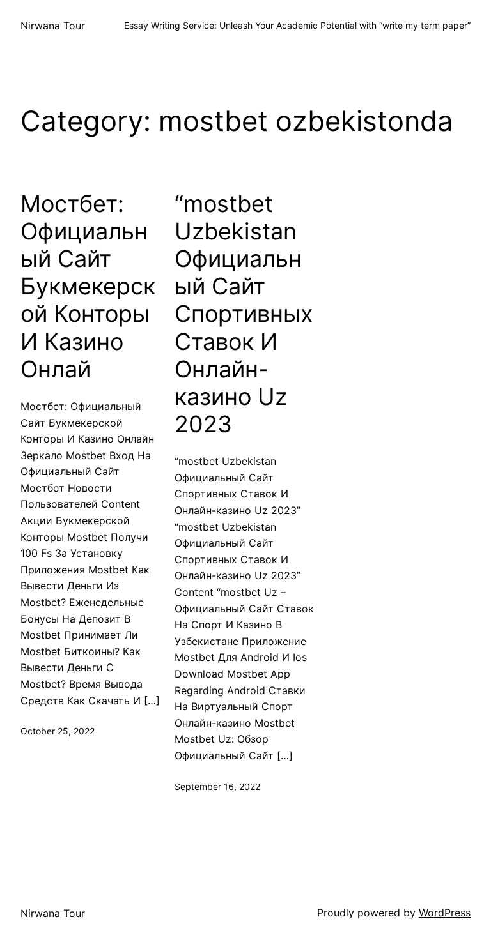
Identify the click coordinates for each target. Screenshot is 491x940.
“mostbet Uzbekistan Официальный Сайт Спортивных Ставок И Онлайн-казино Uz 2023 (244, 314)
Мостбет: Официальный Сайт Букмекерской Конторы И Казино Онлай (87, 286)
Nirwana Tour (52, 25)
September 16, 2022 (217, 786)
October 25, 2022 (57, 730)
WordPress (445, 912)
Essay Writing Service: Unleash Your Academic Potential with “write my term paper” (297, 25)
